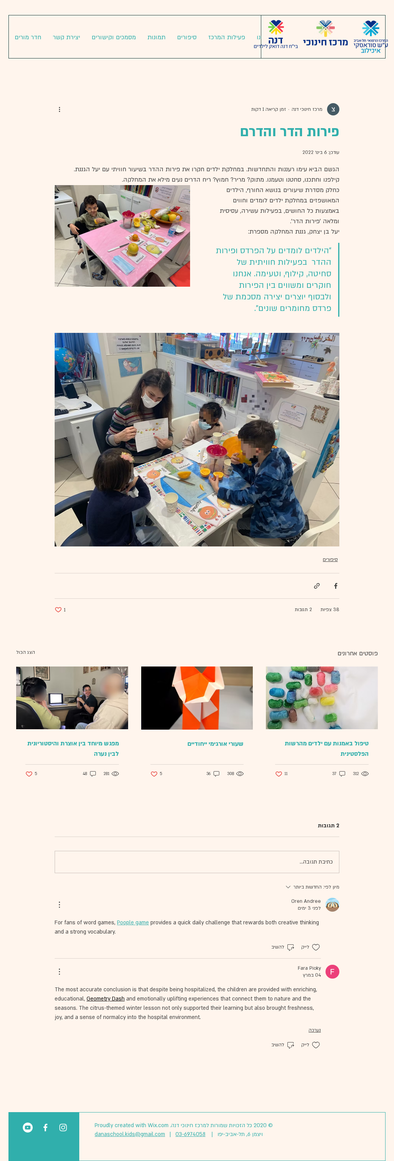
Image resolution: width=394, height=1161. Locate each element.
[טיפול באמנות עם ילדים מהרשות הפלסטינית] (322, 698)
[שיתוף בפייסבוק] (335, 586)
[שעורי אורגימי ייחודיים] (197, 698)
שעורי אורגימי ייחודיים (215, 744)
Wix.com (158, 1125)
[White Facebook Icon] (45, 1128)
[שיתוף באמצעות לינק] (317, 586)
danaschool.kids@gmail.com (130, 1134)
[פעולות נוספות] (59, 109)
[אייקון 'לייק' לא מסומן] (316, 947)
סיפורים (330, 559)
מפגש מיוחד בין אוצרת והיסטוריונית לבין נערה (73, 748)
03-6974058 (190, 1134)
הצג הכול (25, 652)
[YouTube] (28, 1128)
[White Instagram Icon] (63, 1128)
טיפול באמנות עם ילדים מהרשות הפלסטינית (327, 748)
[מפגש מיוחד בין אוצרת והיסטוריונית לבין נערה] (72, 698)
